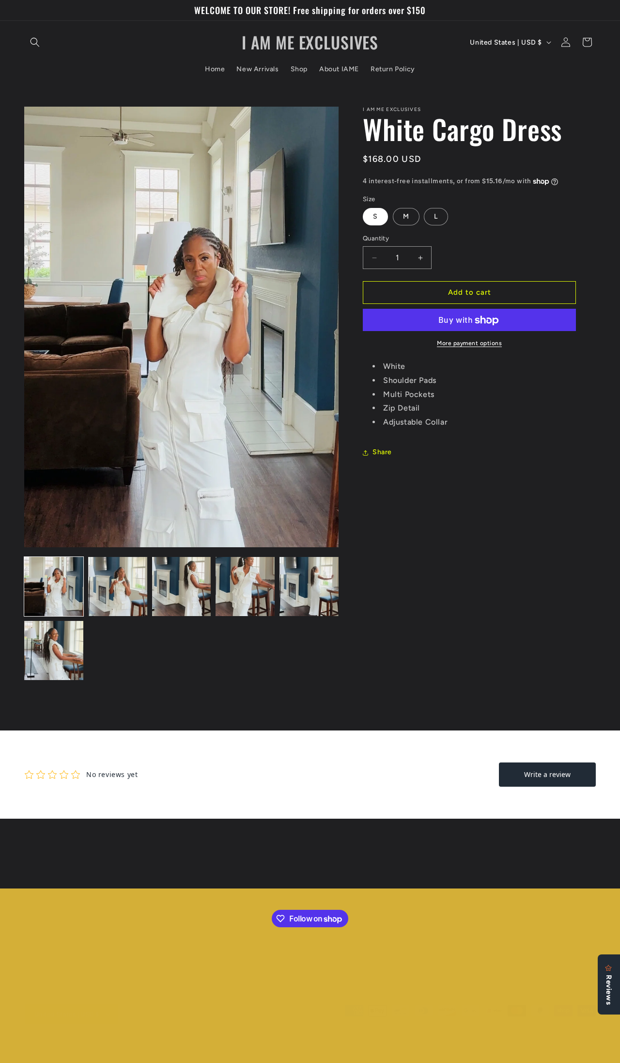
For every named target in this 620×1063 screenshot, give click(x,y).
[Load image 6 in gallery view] (53, 650)
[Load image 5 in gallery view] (309, 586)
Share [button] (382, 452)
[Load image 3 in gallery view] (181, 586)
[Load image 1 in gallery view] (53, 586)
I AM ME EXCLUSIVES (79, 1048)
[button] (35, 42)
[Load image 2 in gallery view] (117, 586)
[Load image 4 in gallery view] (245, 586)
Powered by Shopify (137, 1048)
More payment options (469, 343)
